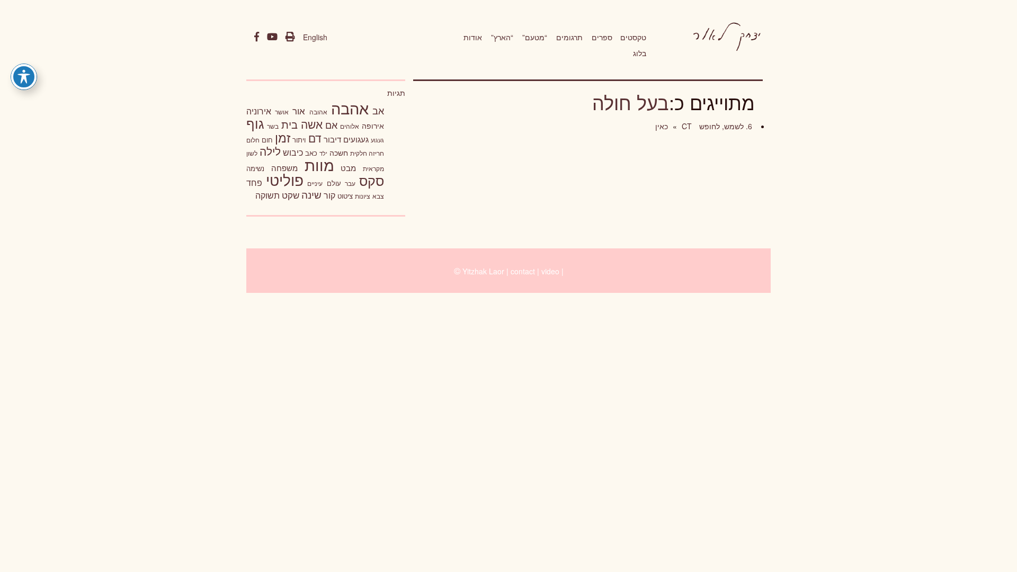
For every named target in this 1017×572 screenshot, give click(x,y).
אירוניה (258, 111)
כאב (311, 153)
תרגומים (569, 37)
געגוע (377, 140)
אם (331, 124)
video (550, 271)
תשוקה (267, 195)
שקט (290, 195)
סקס (371, 180)
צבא (378, 196)
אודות (472, 37)
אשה (312, 124)
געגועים (356, 139)
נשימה (255, 168)
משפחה (284, 167)
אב (378, 110)
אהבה (350, 107)
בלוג (639, 53)
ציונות (362, 196)
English (315, 37)
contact (523, 271)
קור (329, 195)
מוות (319, 164)
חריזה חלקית (367, 152)
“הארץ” (502, 37)
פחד (254, 182)
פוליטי (285, 179)
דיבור (332, 139)
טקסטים (633, 37)
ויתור (299, 140)
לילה (270, 151)
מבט (348, 167)
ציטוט (345, 196)
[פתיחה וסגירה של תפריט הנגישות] (24, 77)
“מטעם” (534, 37)
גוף (255, 123)
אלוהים (349, 126)
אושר (282, 112)
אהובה (318, 111)
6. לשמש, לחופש (724, 126)
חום (267, 140)
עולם (334, 183)
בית (289, 124)
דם (315, 138)
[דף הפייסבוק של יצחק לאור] (256, 37)
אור (298, 110)
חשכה (338, 152)
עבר (350, 182)
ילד (323, 153)
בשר (273, 126)
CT (686, 126)
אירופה (373, 125)
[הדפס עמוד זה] (290, 37)
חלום (253, 140)
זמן (282, 137)
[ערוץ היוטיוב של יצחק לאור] (272, 37)
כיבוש (293, 152)
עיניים (315, 183)
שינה (311, 194)
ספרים (602, 37)
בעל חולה (630, 101)
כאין (661, 126)
